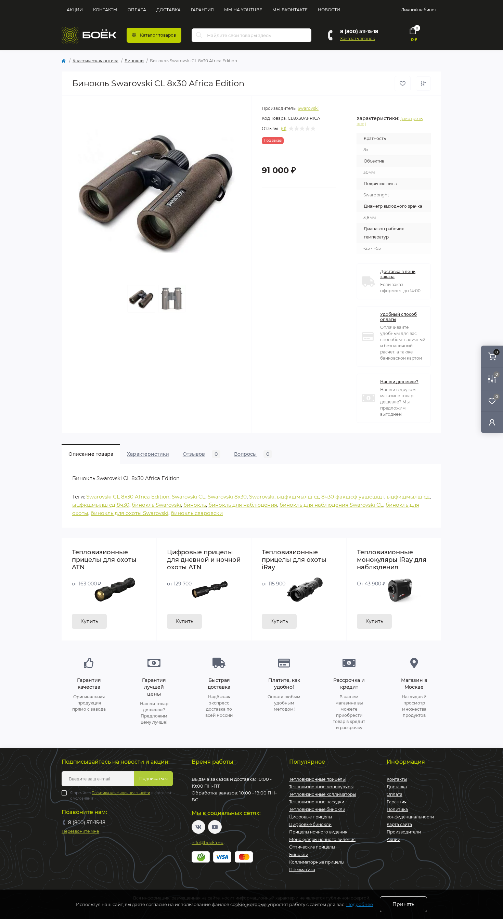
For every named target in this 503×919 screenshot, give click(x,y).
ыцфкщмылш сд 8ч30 (100, 505)
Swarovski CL (188, 496)
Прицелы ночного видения (318, 831)
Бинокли (134, 60)
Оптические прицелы (312, 847)
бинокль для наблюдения (242, 505)
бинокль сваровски (197, 513)
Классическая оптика (95, 60)
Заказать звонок (357, 38)
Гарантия (202, 9)
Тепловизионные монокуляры (321, 786)
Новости (329, 9)
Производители (404, 831)
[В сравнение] (423, 83)
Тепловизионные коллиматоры (322, 794)
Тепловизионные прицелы (317, 779)
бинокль (194, 505)
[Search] (199, 35)
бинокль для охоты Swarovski (129, 513)
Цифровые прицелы (310, 816)
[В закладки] (403, 83)
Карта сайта (399, 824)
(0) (283, 128)
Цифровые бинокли (310, 824)
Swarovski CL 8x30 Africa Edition (127, 496)
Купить (89, 621)
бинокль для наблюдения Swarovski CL (331, 505)
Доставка (168, 9)
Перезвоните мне (80, 831)
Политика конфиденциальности (121, 793)
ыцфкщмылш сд (408, 496)
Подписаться (153, 778)
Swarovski (308, 108)
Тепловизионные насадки (316, 801)
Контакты (105, 9)
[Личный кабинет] (492, 422)
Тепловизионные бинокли (317, 809)
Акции (75, 9)
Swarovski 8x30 (227, 496)
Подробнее (359, 904)
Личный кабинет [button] (418, 9)
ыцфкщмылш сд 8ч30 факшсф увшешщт (330, 496)
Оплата (137, 9)
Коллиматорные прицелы (316, 862)
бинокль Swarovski (156, 505)
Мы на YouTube (243, 9)
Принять (403, 904)
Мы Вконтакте (290, 9)
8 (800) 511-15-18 (359, 31)
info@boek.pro (207, 842)
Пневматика (302, 869)
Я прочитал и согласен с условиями (120, 796)
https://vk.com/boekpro (198, 827)
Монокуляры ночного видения (322, 839)
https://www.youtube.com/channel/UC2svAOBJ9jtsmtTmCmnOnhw (215, 827)
